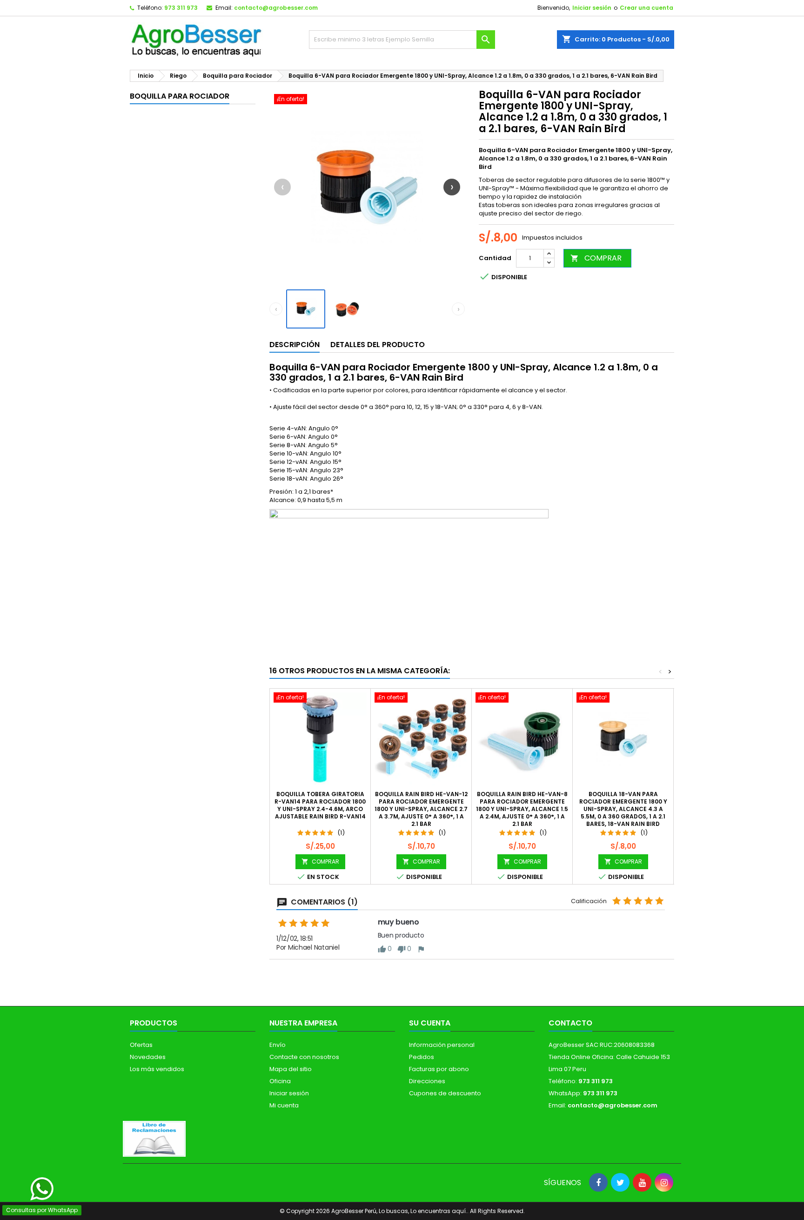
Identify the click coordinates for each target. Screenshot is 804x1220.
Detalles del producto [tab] (377, 344)
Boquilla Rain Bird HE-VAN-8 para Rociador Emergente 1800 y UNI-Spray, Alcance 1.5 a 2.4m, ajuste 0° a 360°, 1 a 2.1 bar (522, 809)
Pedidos (421, 1056)
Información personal (442, 1044)
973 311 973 (181, 8)
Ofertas (141, 1044)
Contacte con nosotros (304, 1056)
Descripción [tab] (294, 344)
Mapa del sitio (290, 1069)
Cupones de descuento (445, 1093)
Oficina (280, 1081)
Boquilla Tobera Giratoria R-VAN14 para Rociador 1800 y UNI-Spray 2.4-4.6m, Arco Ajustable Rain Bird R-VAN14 (320, 805)
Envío (277, 1044)
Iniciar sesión (591, 8)
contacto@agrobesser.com (276, 8)
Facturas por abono (439, 1069)
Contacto (570, 1023)
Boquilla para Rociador (179, 96)
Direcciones (427, 1081)
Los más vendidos (157, 1069)
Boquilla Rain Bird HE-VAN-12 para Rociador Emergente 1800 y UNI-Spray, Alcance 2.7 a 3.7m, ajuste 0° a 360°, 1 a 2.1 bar (421, 809)
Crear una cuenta (646, 8)
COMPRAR (596, 258)
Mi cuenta (284, 1105)
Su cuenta (429, 1023)
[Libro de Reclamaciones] (154, 1138)
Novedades (148, 1056)
